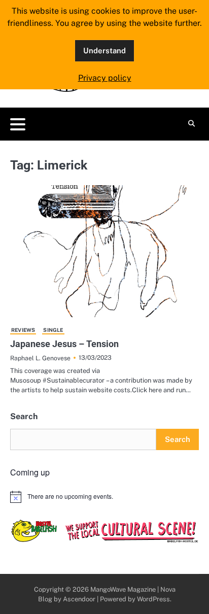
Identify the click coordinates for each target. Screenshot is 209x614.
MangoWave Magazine (123, 589)
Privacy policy (104, 78)
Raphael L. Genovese (40, 358)
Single (53, 330)
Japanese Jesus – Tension (64, 343)
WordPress (153, 599)
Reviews (23, 330)
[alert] (104, 497)
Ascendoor (79, 599)
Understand (104, 50)
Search (24, 416)
